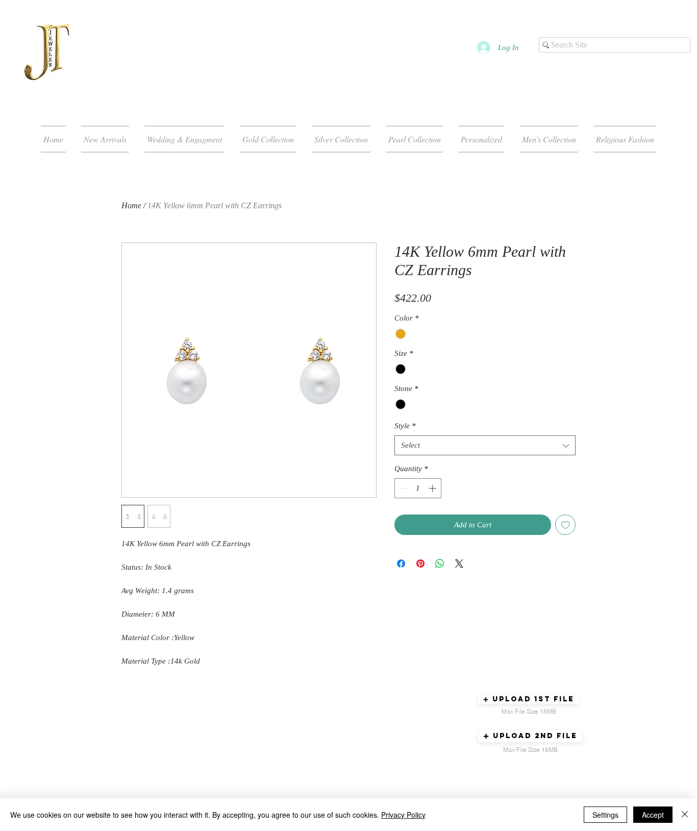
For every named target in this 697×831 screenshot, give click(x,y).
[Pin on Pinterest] (420, 563)
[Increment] (433, 488)
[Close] (685, 814)
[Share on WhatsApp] (440, 563)
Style (405, 426)
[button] (528, 699)
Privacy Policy (403, 815)
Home (131, 205)
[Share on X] (459, 563)
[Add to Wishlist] (565, 525)
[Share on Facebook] (401, 563)
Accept (653, 815)
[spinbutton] (418, 488)
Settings (605, 815)
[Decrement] (403, 488)
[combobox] (485, 445)
